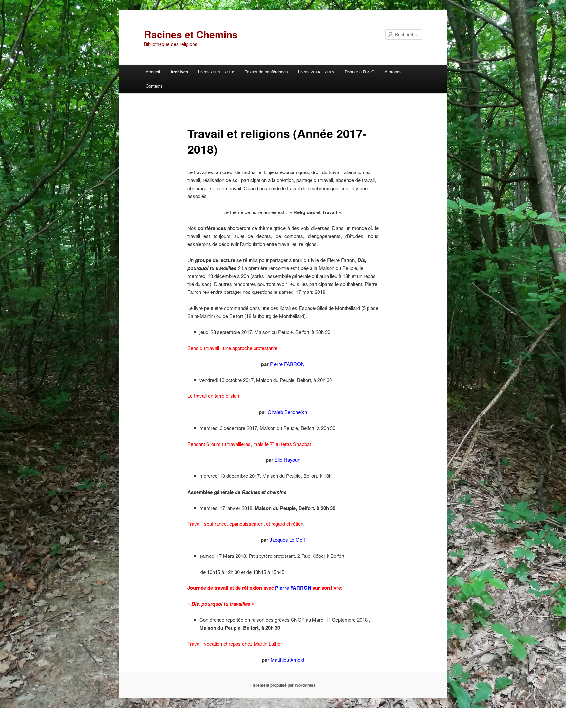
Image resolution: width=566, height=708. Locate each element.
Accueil (153, 72)
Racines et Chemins (191, 34)
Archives (179, 72)
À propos (393, 72)
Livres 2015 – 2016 (216, 72)
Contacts (154, 86)
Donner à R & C (359, 72)
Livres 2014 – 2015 (316, 72)
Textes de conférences (266, 72)
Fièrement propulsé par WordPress (283, 685)
